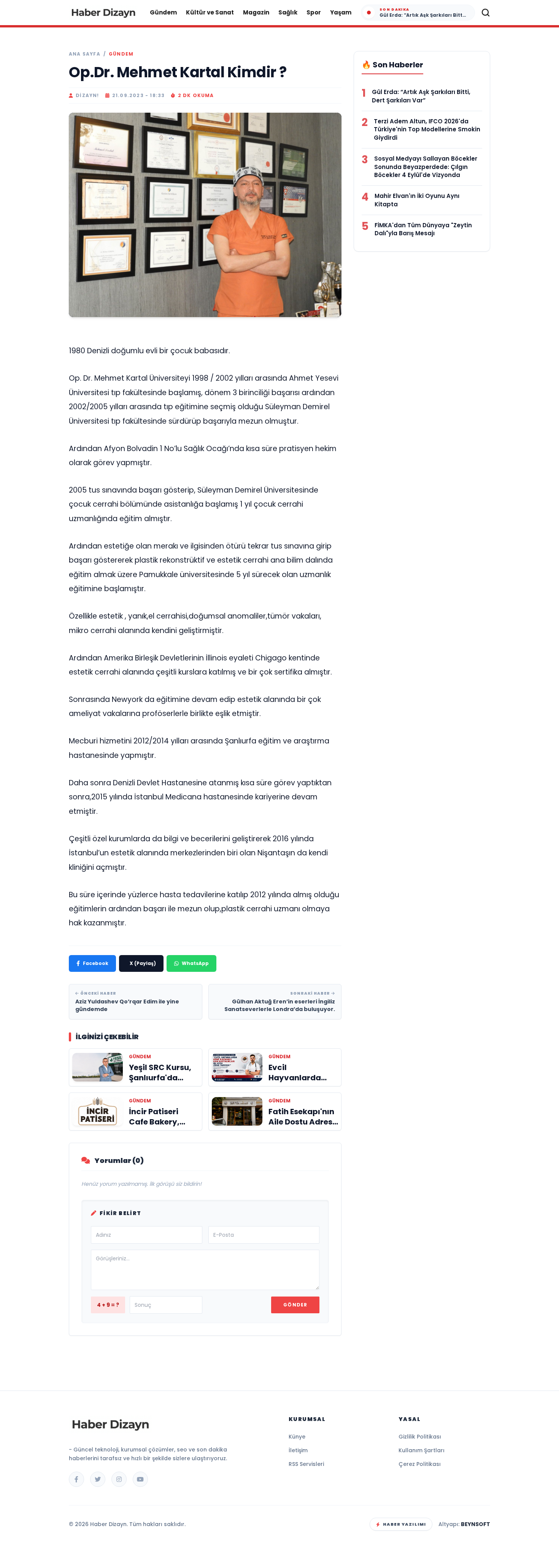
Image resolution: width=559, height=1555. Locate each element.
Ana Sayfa (84, 54)
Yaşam (340, 12)
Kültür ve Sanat (210, 12)
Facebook (95, 963)
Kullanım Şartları (422, 1450)
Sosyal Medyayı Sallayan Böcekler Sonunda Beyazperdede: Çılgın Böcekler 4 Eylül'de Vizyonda (425, 167)
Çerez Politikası (420, 1464)
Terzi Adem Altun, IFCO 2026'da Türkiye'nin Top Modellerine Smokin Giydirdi (427, 129)
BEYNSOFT (475, 1524)
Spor (313, 12)
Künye (297, 1436)
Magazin (256, 12)
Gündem (163, 12)
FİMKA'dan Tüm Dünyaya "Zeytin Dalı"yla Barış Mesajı (423, 229)
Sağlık (287, 12)
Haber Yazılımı (404, 1524)
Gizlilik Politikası (420, 1436)
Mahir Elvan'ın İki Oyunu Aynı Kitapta (417, 200)
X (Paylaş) (143, 963)
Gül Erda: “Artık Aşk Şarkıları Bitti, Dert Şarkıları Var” (421, 96)
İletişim (298, 1450)
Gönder (295, 1304)
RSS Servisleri (306, 1464)
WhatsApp (195, 963)
